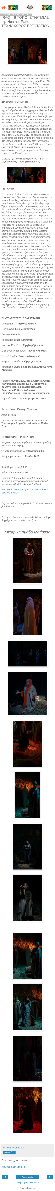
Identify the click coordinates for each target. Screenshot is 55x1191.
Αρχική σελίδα (27, 1177)
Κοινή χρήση (9, 1152)
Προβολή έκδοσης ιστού (27, 1182)
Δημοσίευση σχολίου (14, 1166)
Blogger (30, 1188)
